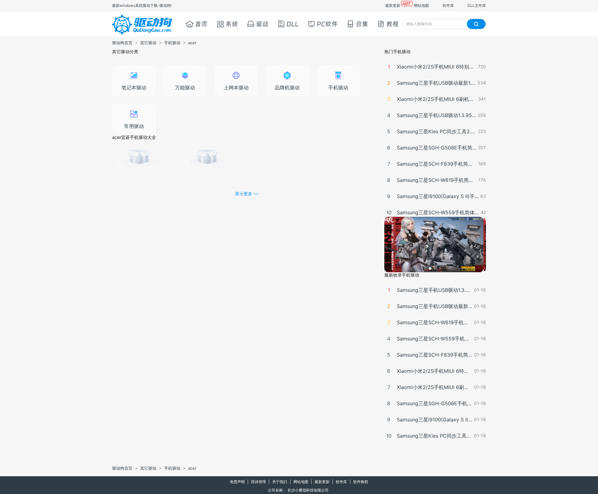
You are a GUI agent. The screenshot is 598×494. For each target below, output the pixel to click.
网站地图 (421, 5)
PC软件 (327, 24)
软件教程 (360, 481)
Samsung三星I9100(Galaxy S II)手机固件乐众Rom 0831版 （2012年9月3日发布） (438, 196)
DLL (293, 24)
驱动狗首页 (122, 42)
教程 (392, 24)
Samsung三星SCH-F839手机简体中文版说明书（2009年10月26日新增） (437, 164)
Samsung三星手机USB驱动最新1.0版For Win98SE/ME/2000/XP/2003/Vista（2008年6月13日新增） (436, 83)
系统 (231, 24)
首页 (201, 24)
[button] (430, 268)
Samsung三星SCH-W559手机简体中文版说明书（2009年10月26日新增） (438, 212)
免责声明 (237, 481)
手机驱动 (172, 42)
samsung (139, 162)
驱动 (262, 24)
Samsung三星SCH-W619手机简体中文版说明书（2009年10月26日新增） (437, 180)
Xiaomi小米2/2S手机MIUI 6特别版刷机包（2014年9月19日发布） (437, 67)
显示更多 (247, 193)
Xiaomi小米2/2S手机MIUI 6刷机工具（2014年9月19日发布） (437, 99)
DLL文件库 (476, 5)
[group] (435, 244)
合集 (362, 24)
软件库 (448, 5)
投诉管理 (258, 481)
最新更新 (392, 5)
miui (207, 162)
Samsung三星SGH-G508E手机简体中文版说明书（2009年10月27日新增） (437, 148)
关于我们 (279, 481)
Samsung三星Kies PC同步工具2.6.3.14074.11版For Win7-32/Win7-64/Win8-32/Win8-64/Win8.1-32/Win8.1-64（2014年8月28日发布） (437, 131)
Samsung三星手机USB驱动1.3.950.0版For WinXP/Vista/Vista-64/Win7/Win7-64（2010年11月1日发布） (436, 115)
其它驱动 (148, 42)
